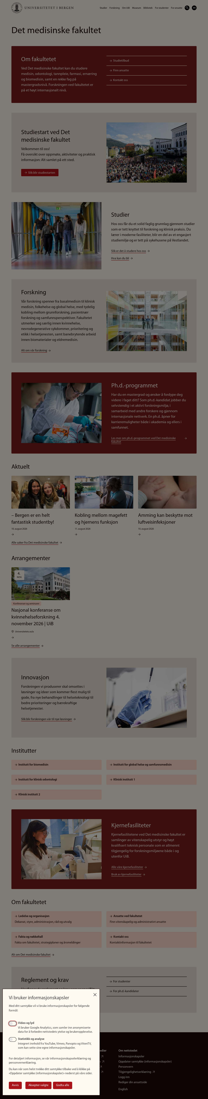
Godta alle (62, 1085)
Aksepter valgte (38, 1085)
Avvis (15, 1085)
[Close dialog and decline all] (95, 993)
